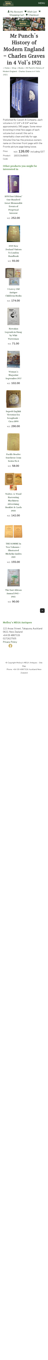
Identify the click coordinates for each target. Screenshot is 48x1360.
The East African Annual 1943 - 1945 (13, 593)
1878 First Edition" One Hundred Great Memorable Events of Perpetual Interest (13, 205)
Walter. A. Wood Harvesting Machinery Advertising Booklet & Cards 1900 (13, 502)
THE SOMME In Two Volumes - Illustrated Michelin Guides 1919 (13, 550)
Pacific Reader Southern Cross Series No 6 (13, 458)
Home (7, 68)
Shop (14, 68)
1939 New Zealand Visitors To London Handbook (13, 251)
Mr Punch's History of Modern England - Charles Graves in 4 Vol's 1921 (23, 71)
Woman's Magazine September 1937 (13, 375)
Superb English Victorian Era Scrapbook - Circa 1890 (13, 416)
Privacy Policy (10, 642)
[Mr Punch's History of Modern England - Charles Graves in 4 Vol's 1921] (24, 117)
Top (42, 610)
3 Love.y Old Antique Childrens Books (13, 292)
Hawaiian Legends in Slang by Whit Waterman (13, 334)
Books (21, 68)
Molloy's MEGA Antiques (26, 662)
